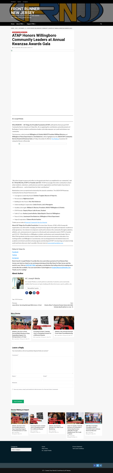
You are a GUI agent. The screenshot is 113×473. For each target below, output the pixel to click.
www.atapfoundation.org (55, 243)
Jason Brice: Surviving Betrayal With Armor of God (26, 304)
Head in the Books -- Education (61, 326)
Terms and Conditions (78, 448)
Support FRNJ (31, 24)
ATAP (16, 299)
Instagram (25, 1)
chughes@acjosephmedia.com (61, 267)
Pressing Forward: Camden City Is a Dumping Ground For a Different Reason (42, 333)
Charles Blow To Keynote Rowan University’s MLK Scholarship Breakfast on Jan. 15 (58, 305)
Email (45, 376)
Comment (15, 355)
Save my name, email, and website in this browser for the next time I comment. (36, 389)
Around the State (16, 326)
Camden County (37, 326)
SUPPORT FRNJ (30, 265)
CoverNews (60, 470)
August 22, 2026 (24, 339)
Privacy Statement (77, 446)
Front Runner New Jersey (25, 11)
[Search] (101, 24)
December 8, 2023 (26, 47)
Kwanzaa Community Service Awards (36, 222)
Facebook (13, 1)
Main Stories (24, 32)
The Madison (55, 139)
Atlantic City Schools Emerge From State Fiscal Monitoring (56, 427)
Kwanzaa (20, 299)
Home (12, 24)
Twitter (19, 1)
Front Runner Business (17, 327)
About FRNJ (19, 24)
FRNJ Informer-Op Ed (46, 326)
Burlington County (16, 32)
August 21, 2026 (45, 337)
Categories (14, 446)
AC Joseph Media (17, 47)
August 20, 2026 (67, 335)
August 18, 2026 (72, 437)
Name (14, 376)
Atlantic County (24, 326)
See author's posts (33, 288)
